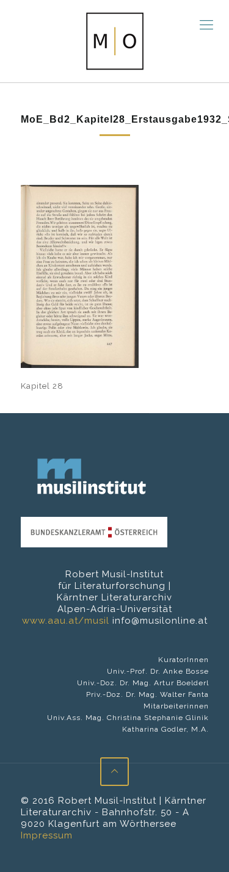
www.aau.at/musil (65, 620)
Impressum (47, 835)
